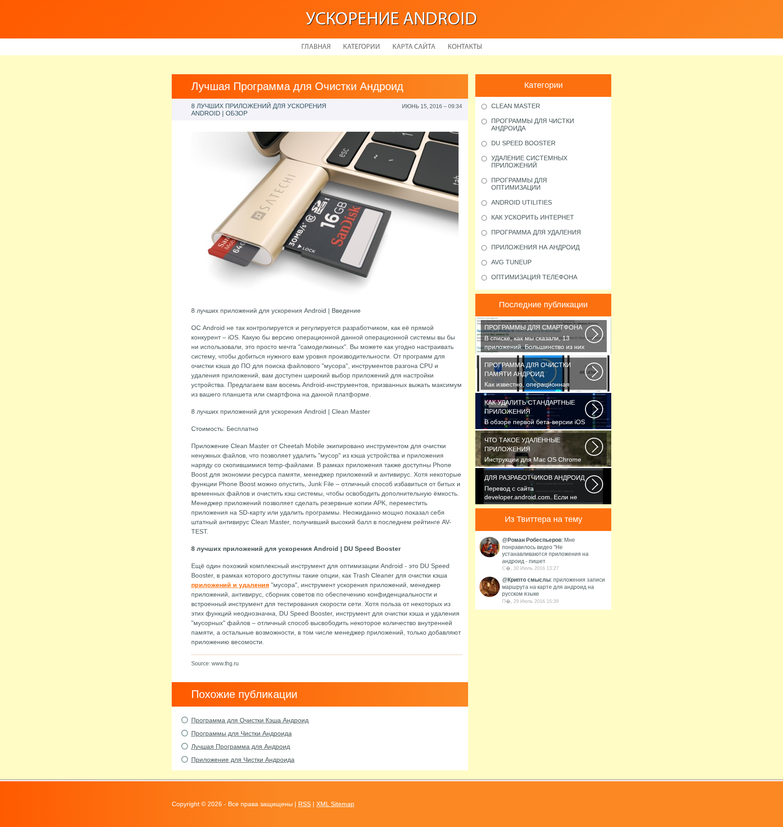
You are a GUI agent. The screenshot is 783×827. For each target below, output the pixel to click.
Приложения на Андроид (535, 247)
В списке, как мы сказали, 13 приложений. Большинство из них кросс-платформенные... (534, 338)
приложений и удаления (230, 584)
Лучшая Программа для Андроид (240, 746)
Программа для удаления (536, 232)
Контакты (465, 47)
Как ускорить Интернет (532, 217)
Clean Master (515, 106)
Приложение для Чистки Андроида (243, 759)
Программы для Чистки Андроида (241, 733)
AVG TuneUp (511, 262)
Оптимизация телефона (534, 277)
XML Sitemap (335, 804)
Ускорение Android (391, 20)
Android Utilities (521, 202)
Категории (361, 47)
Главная (316, 47)
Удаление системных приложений (529, 161)
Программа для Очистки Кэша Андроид (250, 720)
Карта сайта (413, 47)
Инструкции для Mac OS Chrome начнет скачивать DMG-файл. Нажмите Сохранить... (532, 450)
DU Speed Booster (523, 143)
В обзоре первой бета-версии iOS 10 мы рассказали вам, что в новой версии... (534, 413)
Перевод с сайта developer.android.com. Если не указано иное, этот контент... (534, 488)
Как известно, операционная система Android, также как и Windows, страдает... (527, 375)
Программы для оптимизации (519, 184)
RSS (304, 804)
